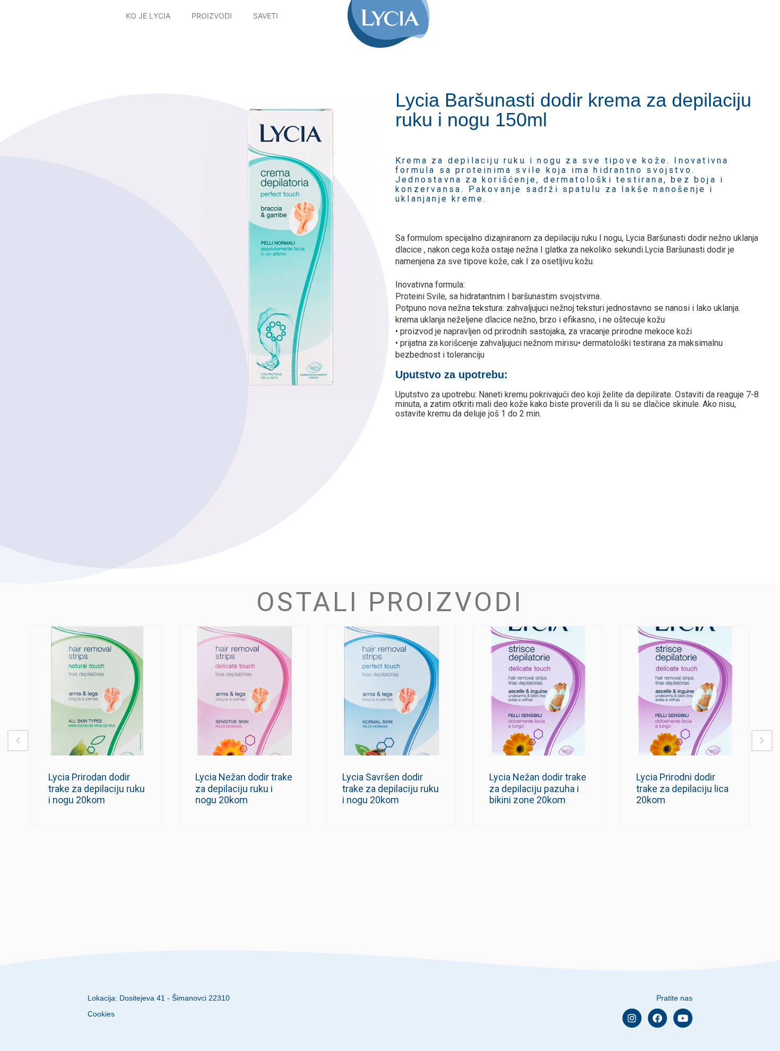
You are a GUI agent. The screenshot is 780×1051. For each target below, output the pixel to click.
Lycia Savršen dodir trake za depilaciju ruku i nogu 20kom (390, 788)
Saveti (265, 15)
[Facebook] (657, 1018)
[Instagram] (632, 1018)
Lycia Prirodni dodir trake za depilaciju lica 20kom (682, 788)
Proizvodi (212, 15)
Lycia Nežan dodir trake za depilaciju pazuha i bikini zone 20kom (537, 788)
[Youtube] (682, 1018)
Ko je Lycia (148, 15)
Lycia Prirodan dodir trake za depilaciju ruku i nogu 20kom (96, 788)
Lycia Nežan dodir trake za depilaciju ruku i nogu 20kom (243, 788)
